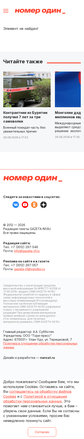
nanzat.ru (47, 357)
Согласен (42, 432)
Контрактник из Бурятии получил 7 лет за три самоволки (25, 116)
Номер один (40, 11)
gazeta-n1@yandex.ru (29, 269)
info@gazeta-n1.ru (27, 251)
